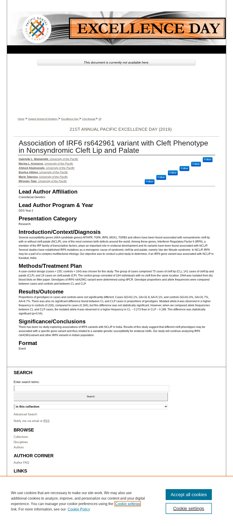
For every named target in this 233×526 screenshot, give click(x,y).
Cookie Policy (79, 509)
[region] (116, 501)
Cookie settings (127, 504)
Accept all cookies (189, 494)
